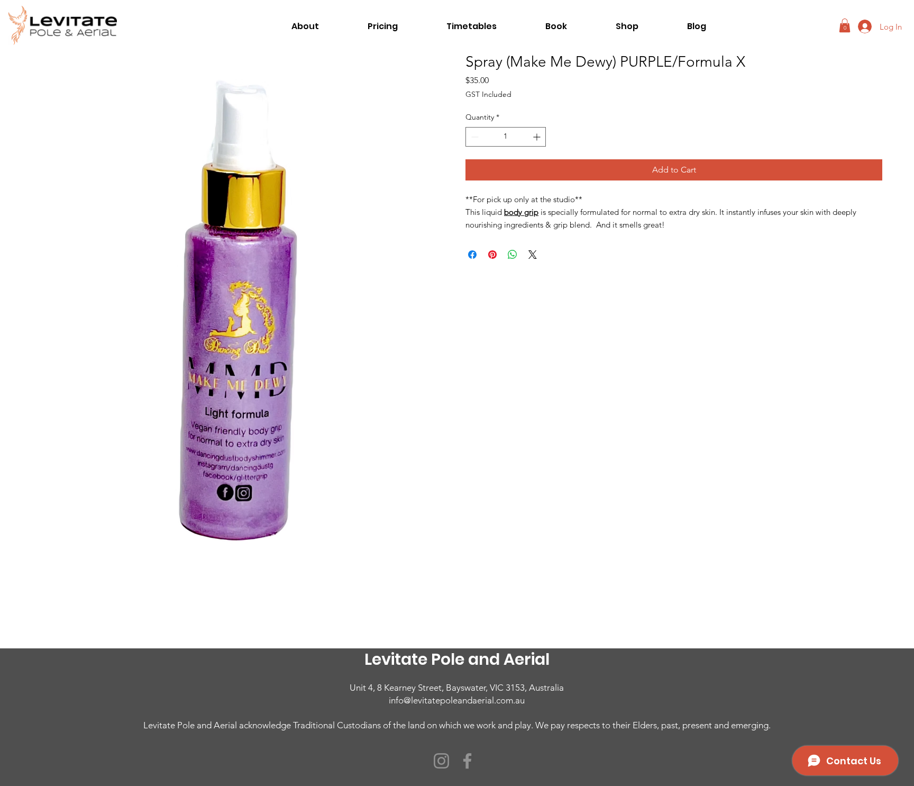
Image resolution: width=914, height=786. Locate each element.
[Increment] (537, 137)
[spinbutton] (505, 137)
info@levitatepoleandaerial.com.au (457, 700)
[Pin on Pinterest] (492, 254)
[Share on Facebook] (472, 254)
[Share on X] (532, 254)
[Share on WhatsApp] (512, 254)
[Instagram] (441, 761)
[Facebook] (467, 761)
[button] (845, 25)
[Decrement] (473, 137)
